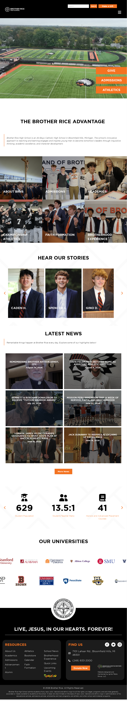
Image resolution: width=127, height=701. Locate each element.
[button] (93, 6)
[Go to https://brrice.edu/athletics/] (21, 221)
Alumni (9, 672)
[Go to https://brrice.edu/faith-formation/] (63, 221)
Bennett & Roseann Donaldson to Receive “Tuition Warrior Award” (34, 398)
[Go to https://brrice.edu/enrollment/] (63, 178)
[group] (24, 507)
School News (51, 651)
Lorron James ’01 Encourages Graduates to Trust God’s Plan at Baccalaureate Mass (34, 436)
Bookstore (30, 655)
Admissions (11, 660)
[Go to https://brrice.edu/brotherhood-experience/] (106, 221)
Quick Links (50, 663)
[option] (63, 293)
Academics (11, 655)
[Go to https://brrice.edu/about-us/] (21, 178)
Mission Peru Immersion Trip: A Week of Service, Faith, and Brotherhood (93, 398)
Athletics (29, 651)
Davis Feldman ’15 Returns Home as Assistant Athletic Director (93, 363)
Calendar (29, 660)
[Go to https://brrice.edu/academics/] (106, 178)
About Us (10, 651)
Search (63, 6)
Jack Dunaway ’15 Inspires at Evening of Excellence (92, 435)
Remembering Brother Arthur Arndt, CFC (34, 363)
